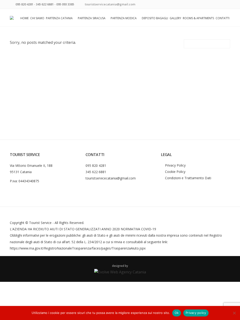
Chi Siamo (37, 18)
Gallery (175, 18)
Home (24, 18)
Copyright (17, 222)
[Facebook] (221, 5)
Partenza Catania (59, 18)
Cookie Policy (175, 171)
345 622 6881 (45, 4)
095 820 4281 (24, 4)
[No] (234, 313)
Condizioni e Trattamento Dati (188, 178)
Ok (177, 313)
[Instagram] (227, 5)
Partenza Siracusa (91, 18)
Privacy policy (196, 313)
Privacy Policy (175, 165)
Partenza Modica (124, 18)
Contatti (222, 18)
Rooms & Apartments (198, 18)
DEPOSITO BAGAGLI (155, 18)
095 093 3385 (65, 4)
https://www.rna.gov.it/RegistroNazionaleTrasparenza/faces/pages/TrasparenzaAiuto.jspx (78, 248)
